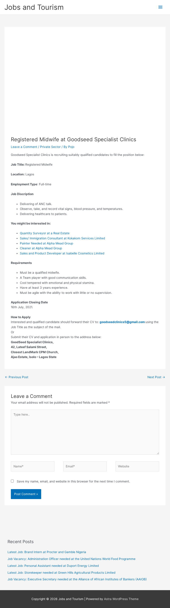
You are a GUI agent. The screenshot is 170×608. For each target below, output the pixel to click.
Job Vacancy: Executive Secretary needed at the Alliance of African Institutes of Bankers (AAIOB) (77, 579)
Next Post (156, 377)
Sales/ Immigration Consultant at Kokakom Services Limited (62, 238)
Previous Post (16, 377)
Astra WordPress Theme (121, 599)
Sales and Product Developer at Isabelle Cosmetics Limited (62, 253)
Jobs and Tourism (34, 7)
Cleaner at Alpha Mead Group (41, 248)
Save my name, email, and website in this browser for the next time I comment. (73, 481)
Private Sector (50, 147)
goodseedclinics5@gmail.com (122, 322)
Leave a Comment (24, 147)
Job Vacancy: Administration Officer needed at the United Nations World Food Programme (71, 559)
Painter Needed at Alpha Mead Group (46, 243)
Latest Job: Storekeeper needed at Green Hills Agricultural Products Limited (61, 572)
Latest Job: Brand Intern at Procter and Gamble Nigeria (47, 552)
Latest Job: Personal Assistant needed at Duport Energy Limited (53, 565)
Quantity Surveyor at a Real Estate (45, 233)
